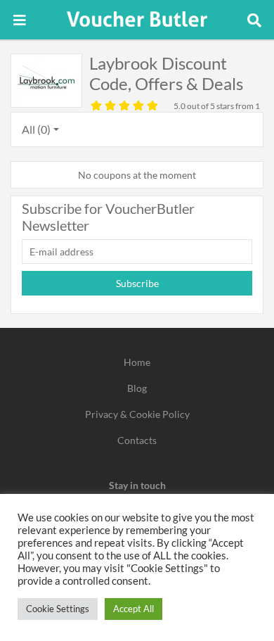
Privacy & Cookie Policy (137, 414)
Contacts (137, 440)
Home (137, 362)
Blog (137, 388)
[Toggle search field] (254, 19)
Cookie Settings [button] (57, 608)
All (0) (36, 129)
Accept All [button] (133, 608)
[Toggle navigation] (19, 19)
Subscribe (137, 283)
